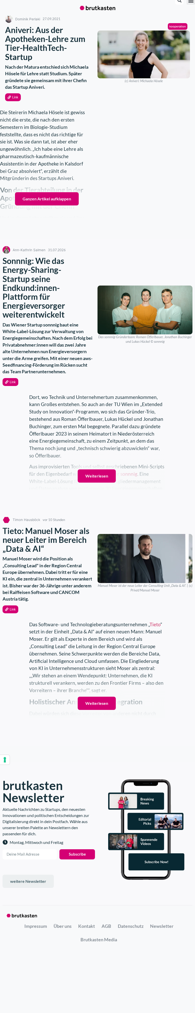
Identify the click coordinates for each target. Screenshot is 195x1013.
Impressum (35, 926)
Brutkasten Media (98, 939)
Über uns (63, 926)
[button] (13, 97)
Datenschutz (130, 926)
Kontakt (86, 926)
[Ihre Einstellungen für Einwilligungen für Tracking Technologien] (5, 760)
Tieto (155, 624)
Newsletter (161, 926)
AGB (106, 926)
